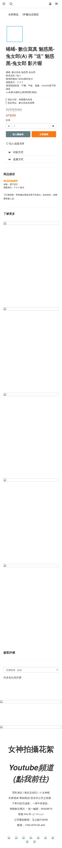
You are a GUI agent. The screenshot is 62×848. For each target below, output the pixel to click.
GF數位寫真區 (31, 14)
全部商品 (13, 14)
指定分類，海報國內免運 (20, 99)
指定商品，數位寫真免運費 (21, 102)
